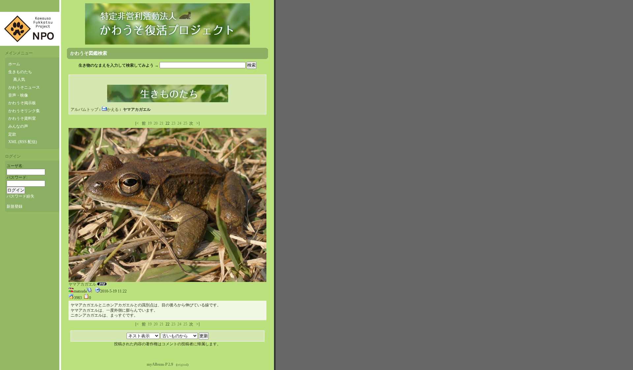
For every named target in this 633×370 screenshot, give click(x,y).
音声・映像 (18, 95)
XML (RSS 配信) (22, 141)
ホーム (14, 64)
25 (185, 123)
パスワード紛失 (20, 196)
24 (179, 123)
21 (162, 123)
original (182, 364)
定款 (12, 134)
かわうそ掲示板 (22, 103)
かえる (113, 109)
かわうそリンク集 (24, 110)
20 (156, 123)
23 (173, 123)
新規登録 (14, 206)
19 (150, 123)
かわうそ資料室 (22, 118)
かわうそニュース (24, 87)
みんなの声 (18, 126)
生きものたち (20, 72)
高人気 (19, 79)
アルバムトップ (84, 109)
